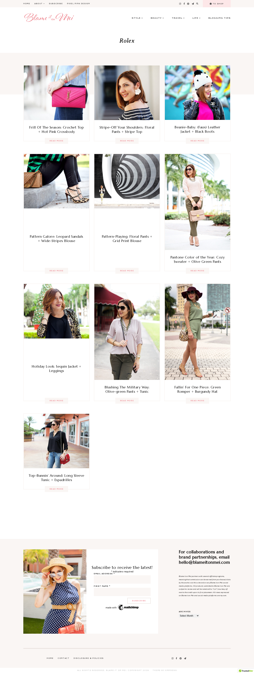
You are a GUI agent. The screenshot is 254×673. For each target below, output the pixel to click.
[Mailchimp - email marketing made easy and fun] (122, 610)
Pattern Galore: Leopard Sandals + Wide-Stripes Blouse (56, 238)
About (38, 4)
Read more (56, 141)
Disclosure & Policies (89, 658)
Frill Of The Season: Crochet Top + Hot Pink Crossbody (56, 129)
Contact (63, 658)
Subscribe (56, 4)
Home (26, 4)
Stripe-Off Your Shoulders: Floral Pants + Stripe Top (127, 129)
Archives (185, 612)
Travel (177, 18)
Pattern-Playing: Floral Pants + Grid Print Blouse (127, 238)
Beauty (156, 18)
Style (136, 18)
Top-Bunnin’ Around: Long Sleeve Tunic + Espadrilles (56, 477)
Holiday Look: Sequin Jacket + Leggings (56, 368)
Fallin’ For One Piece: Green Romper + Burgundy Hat (197, 389)
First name (102, 586)
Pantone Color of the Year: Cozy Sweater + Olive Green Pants (197, 259)
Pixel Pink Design (78, 4)
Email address (104, 574)
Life (195, 18)
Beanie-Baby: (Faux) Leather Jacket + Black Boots (197, 129)
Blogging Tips (219, 18)
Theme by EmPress (165, 670)
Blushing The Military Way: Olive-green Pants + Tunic (127, 389)
